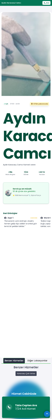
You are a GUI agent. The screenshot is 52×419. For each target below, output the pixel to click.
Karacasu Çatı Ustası (26, 373)
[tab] (14, 360)
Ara (47, 3)
